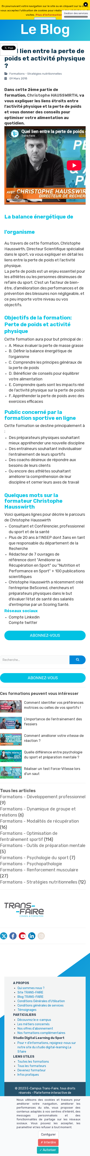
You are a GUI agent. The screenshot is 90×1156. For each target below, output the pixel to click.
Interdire (49, 1142)
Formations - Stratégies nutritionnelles (38, 882)
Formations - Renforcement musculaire (39, 869)
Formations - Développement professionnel (42, 796)
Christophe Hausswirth (30, 520)
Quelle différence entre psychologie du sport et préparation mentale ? (53, 754)
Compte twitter (23, 622)
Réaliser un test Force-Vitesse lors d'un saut (52, 771)
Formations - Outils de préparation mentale (42, 845)
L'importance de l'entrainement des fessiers (53, 721)
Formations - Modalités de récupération (39, 821)
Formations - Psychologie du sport (34, 857)
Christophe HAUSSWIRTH (52, 95)
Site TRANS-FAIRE (30, 992)
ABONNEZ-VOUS (45, 635)
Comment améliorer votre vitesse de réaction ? (54, 738)
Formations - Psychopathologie (31, 863)
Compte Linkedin (24, 617)
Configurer (48, 1134)
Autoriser (49, 1150)
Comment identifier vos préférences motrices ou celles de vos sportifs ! (53, 705)
